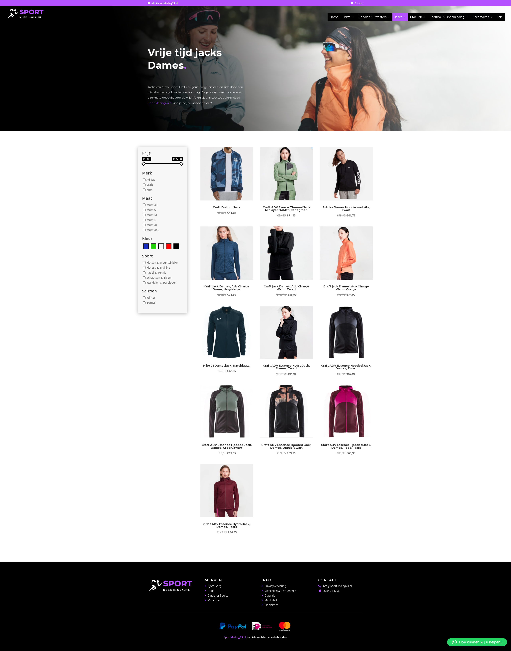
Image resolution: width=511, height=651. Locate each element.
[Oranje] (161, 246)
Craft (150, 185)
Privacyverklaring (275, 586)
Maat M (152, 215)
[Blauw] (146, 246)
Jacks (398, 17)
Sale (500, 17)
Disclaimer (271, 605)
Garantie (269, 595)
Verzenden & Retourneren (280, 590)
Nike (149, 190)
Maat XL (152, 225)
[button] (477, 642)
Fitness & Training (158, 267)
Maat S (151, 210)
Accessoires (480, 17)
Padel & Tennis (156, 272)
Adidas (151, 180)
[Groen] (153, 246)
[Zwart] (176, 246)
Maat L (151, 220)
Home (334, 17)
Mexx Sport (215, 600)
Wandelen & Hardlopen (161, 282)
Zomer (151, 303)
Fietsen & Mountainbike (162, 262)
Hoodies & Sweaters (372, 17)
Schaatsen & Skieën (159, 277)
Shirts (346, 17)
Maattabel (270, 600)
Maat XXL (153, 230)
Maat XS (152, 205)
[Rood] (168, 246)
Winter (151, 298)
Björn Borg (214, 586)
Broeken (416, 17)
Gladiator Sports (218, 595)
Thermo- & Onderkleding (447, 17)
